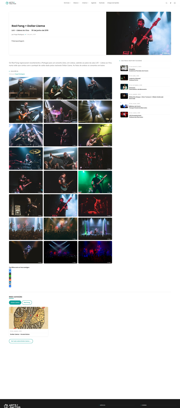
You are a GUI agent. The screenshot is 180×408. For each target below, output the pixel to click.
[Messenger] (60, 272)
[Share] (60, 286)
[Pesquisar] (166, 3)
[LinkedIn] (60, 282)
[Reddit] (60, 280)
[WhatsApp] (60, 276)
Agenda (93, 3)
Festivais (101, 3)
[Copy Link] (60, 284)
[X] (60, 274)
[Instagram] (174, 3)
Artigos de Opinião (113, 3)
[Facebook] (170, 3)
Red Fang (27, 302)
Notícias (66, 3)
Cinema (84, 3)
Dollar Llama (15, 302)
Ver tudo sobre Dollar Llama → (21, 341)
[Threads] (60, 278)
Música (76, 3)
